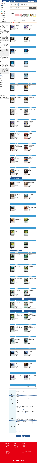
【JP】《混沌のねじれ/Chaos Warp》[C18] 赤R (31, 146)
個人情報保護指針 (16, 449)
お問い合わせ (4, 21)
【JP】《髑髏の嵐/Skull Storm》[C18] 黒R (17, 122)
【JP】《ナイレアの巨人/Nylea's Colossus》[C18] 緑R (18, 303)
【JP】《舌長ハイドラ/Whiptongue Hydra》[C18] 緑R (18, 339)
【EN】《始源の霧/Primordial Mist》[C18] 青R (18, 85)
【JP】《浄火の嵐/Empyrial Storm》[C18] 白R (18, 25)
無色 (32, 398)
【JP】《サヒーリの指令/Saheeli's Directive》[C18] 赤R (31, 183)
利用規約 (15, 445)
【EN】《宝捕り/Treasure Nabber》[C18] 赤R (18, 206)
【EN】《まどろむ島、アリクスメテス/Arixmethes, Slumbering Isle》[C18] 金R (18, 352)
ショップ (3, 3)
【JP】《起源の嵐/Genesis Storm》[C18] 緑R (31, 254)
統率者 (34, 423)
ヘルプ (3, 19)
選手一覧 (3, 13)
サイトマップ (7, 443)
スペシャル (24, 407)
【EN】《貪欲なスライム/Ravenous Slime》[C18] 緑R (32, 315)
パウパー (18, 424)
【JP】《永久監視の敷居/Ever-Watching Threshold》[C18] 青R (32, 50)
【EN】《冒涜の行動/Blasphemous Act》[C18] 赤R (18, 146)
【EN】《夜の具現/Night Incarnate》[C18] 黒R (31, 97)
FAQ (6, 457)
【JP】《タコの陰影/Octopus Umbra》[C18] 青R (31, 61)
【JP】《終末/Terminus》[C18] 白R (18, 37)
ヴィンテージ (29, 423)
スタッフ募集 (16, 446)
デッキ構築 (3, 11)
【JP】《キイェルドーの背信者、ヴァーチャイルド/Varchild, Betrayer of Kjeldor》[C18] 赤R (32, 207)
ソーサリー (33, 411)
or (17, 400)
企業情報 (15, 450)
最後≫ (36, 386)
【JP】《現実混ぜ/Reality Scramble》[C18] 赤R (31, 170)
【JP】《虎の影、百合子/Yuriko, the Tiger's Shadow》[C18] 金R (18, 375)
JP (17, 432)
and (20, 400)
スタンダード (25, 421)
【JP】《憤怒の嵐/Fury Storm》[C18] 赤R (31, 158)
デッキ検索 (3, 9)
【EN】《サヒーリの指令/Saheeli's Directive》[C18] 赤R (18, 195)
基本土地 (18, 407)
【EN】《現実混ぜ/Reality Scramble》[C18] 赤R (18, 182)
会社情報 (15, 443)
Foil (22, 429)
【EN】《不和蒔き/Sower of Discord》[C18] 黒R (18, 134)
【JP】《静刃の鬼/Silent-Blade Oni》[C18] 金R (32, 351)
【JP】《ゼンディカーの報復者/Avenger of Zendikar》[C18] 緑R (31, 219)
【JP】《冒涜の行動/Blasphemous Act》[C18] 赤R (32, 134)
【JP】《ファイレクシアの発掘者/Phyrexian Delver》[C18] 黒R (18, 110)
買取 (3, 5)
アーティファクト (20, 411)
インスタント (27, 411)
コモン (18, 406)
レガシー (23, 423)
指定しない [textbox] (18, 427)
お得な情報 (23, 443)
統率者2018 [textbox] (18, 396)
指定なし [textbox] (18, 394)
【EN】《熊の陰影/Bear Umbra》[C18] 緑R (17, 242)
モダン (18, 423)
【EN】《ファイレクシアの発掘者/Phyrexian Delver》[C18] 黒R (32, 110)
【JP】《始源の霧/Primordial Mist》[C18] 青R (31, 73)
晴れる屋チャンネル (25, 446)
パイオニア (31, 421)
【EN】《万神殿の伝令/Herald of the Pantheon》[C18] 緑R (18, 278)
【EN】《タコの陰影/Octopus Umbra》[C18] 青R (18, 73)
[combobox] (26, 394)
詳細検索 (30, 1)
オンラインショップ (8, 445)
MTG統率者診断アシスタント (26, 450)
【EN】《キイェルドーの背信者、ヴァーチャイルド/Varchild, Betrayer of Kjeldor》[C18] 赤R (18, 219)
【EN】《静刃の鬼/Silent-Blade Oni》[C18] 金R (18, 363)
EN (20, 432)
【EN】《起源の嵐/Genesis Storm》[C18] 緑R (18, 266)
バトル (18, 414)
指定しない (19, 421)
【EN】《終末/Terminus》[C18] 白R (32, 37)
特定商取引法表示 (16, 447)
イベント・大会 (8, 452)
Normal (18, 429)
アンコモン (23, 406)
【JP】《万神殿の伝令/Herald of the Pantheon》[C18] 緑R (31, 266)
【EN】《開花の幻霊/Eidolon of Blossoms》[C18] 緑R (18, 254)
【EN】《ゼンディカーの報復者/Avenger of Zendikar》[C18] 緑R (18, 231)
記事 (3, 7)
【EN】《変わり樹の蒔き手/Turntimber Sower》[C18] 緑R (31, 327)
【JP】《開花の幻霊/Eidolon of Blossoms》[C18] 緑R (32, 242)
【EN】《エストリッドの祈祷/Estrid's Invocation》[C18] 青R (18, 50)
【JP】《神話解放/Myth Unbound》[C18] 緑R (17, 291)
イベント (3, 17)
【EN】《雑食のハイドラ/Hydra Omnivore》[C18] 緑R (32, 278)
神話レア (32, 406)
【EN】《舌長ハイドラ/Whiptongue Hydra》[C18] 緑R (31, 339)
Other (24, 432)
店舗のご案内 (7, 453)
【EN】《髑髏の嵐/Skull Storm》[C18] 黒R (31, 122)
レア (28, 406)
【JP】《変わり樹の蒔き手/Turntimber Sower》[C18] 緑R (18, 327)
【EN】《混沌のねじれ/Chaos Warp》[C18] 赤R (18, 158)
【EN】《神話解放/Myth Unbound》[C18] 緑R (31, 291)
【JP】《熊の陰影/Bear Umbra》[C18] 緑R (31, 230)
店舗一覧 (3, 15)
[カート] (36, 1)
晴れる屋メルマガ (24, 447)
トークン (29, 407)
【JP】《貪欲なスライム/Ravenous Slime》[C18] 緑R (18, 315)
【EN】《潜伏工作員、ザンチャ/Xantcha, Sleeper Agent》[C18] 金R (31, 364)
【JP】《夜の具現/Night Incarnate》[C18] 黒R (18, 97)
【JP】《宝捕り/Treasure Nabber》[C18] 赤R (31, 194)
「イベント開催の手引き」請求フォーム (26, 451)
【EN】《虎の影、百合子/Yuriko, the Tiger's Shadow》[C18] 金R (32, 375)
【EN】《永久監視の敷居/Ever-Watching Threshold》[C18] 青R (18, 62)
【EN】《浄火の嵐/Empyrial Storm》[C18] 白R (31, 25)
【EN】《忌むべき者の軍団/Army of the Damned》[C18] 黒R (31, 86)
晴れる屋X (23, 445)
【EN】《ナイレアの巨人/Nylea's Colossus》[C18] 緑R (32, 303)
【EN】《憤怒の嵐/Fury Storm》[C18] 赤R (17, 170)
